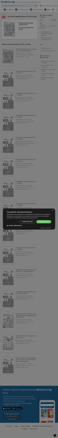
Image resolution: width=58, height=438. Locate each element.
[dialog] (29, 219)
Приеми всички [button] (44, 221)
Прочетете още (33, 218)
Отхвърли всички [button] (27, 221)
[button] (14, 225)
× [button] (52, 210)
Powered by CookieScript (46, 228)
